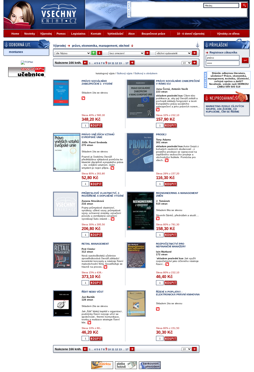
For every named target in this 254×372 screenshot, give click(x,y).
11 (113, 63)
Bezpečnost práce (153, 33)
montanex (16, 52)
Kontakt (96, 33)
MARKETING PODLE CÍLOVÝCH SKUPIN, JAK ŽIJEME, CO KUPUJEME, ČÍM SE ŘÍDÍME (225, 109)
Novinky (29, 33)
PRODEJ (161, 134)
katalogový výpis (105, 73)
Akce (131, 33)
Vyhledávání (115, 33)
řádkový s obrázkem (145, 73)
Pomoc (61, 33)
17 (127, 63)
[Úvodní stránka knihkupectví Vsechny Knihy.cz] (44, 14)
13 (120, 63)
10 (109, 63)
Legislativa (78, 33)
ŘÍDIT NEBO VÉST (92, 291)
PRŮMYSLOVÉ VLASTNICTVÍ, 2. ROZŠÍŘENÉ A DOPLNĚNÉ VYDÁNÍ (103, 194)
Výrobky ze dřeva (228, 33)
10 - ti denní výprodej (190, 33)
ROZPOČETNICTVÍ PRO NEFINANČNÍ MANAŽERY (171, 245)
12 (116, 63)
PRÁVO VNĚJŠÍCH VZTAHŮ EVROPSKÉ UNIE (98, 136)
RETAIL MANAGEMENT (95, 243)
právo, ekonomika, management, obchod (100, 45)
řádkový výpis (124, 73)
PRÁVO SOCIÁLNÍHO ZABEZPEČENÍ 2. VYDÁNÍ (97, 82)
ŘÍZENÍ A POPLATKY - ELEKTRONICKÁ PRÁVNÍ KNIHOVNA (178, 293)
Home (15, 33)
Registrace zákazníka (223, 52)
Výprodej (46, 33)
